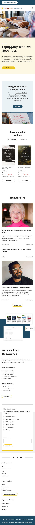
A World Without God (24, 167)
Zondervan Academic (12, 8)
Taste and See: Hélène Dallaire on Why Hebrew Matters (16, 250)
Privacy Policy (10, 518)
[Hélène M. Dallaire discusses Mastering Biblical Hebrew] (17, 215)
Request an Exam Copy (10, 2)
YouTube (21, 457)
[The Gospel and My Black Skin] (8, 155)
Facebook (17, 457)
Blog (3, 466)
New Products (5, 487)
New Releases (12, 139)
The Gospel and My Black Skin (7, 167)
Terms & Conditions (27, 519)
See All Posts (17, 305)
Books (3, 484)
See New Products (8, 67)
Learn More (17, 106)
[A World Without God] (24, 155)
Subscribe (8, 445)
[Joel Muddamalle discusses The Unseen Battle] (17, 273)
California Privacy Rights (21, 518)
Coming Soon (23, 139)
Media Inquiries (5, 476)
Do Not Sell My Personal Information (11, 519)
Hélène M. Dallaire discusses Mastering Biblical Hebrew (16, 231)
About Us (4, 473)
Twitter (13, 457)
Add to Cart (9, 180)
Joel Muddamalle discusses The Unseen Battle (16, 287)
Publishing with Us (6, 469)
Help (3, 471)
